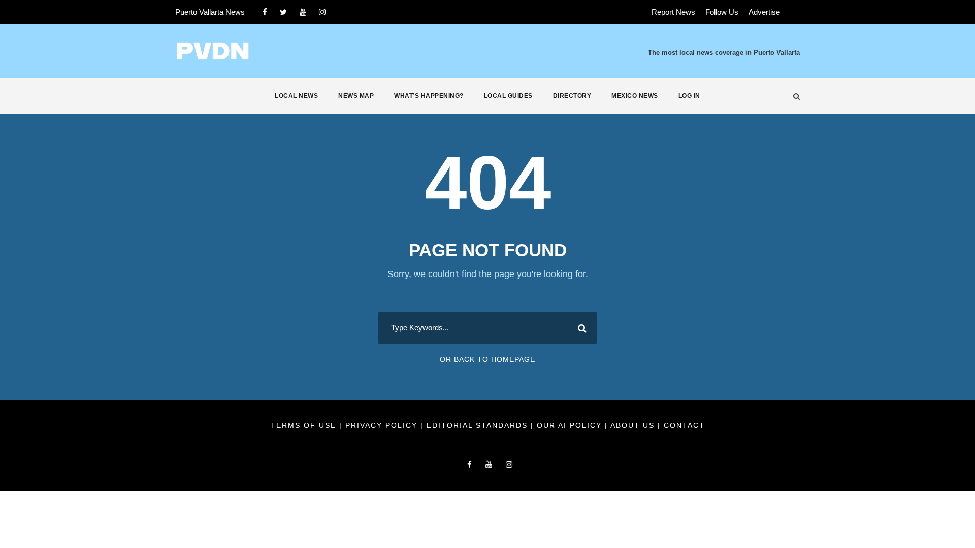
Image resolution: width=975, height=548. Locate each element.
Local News (296, 95)
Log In (689, 95)
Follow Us (721, 12)
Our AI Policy (569, 425)
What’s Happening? (429, 95)
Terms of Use (305, 425)
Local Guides (508, 95)
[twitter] (283, 12)
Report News (673, 12)
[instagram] (322, 12)
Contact (684, 425)
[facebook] (265, 12)
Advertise (764, 12)
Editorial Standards (479, 425)
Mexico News (634, 95)
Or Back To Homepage (487, 359)
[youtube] (303, 12)
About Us (634, 425)
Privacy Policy (382, 425)
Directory (572, 95)
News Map (356, 95)
